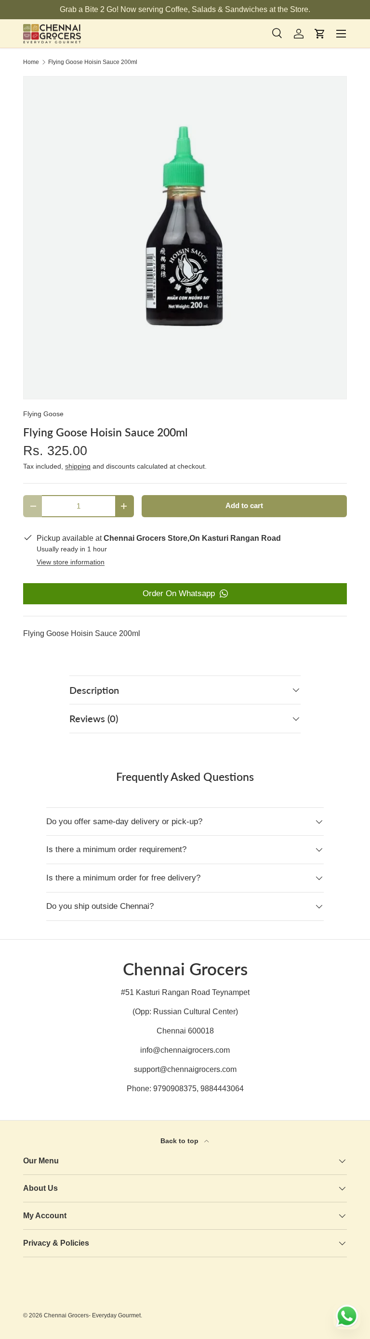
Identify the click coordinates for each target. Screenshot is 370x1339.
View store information (71, 562)
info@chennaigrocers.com (185, 1050)
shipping (78, 466)
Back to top (180, 1141)
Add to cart (244, 506)
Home (31, 62)
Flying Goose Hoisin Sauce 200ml (92, 62)
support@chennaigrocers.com (185, 1069)
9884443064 (222, 1088)
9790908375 (175, 1088)
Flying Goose (43, 414)
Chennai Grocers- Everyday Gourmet (92, 1315)
